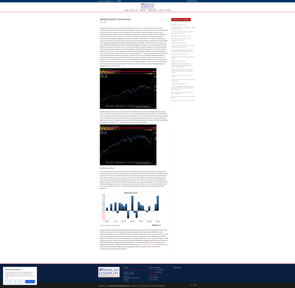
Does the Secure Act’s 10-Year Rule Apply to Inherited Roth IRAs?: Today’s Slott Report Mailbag (182, 71)
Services (143, 10)
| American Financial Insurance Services (118, 286)
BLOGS (168, 10)
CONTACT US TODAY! (192, 1)
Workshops (152, 10)
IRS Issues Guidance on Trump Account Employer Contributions (181, 39)
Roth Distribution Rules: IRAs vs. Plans (181, 36)
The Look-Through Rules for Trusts (180, 54)
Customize (10, 281)
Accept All (30, 281)
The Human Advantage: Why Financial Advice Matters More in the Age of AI (183, 46)
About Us (134, 10)
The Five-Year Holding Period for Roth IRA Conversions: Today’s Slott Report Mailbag (182, 50)
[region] (20, 276)
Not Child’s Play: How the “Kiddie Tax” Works (182, 100)
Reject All (20, 281)
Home (126, 10)
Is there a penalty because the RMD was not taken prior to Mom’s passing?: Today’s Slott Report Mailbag (182, 88)
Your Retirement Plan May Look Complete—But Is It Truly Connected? (182, 32)
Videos (161, 10)
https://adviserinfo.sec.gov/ (148, 244)
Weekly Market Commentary (178, 25)
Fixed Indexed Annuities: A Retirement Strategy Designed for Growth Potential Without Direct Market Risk (181, 65)
